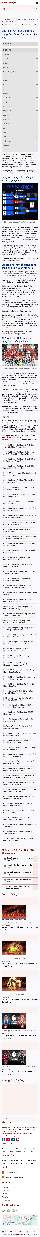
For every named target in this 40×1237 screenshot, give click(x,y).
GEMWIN (12, 1163)
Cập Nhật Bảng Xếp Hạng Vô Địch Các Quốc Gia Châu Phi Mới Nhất (18, 446)
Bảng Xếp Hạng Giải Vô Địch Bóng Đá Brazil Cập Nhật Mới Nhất (18, 579)
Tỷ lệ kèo (5, 1187)
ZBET (33, 1151)
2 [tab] (9, 1118)
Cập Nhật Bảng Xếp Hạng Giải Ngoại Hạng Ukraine (20, 594)
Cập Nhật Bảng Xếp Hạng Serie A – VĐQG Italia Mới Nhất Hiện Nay (20, 516)
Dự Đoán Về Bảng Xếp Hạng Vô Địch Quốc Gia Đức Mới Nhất (17, 727)
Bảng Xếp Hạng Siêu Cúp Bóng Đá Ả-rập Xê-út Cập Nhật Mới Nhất (19, 629)
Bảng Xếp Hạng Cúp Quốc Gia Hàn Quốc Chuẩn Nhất (19, 551)
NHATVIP (19, 1163)
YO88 (4, 1163)
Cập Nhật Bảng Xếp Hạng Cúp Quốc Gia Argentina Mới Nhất (19, 572)
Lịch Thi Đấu (26, 25)
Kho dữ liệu (6, 1200)
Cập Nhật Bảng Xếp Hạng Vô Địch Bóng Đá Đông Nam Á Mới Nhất (19, 460)
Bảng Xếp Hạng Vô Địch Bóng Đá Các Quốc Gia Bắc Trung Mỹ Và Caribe (18, 643)
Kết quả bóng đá (12, 437)
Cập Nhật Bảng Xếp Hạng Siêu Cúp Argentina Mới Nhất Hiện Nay (17, 586)
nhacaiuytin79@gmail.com (14, 1177)
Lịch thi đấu (6, 1190)
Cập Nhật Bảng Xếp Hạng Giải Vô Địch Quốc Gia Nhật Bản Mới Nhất (18, 650)
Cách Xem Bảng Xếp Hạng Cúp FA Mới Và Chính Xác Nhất (19, 811)
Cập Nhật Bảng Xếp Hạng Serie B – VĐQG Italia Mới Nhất (19, 530)
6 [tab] (19, 1118)
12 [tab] (34, 1118)
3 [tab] (11, 1118)
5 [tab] (16, 1118)
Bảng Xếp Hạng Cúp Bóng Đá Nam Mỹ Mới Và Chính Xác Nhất (18, 488)
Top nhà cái (21, 173)
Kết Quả (35, 25)
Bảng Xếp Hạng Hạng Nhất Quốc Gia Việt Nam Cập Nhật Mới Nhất (19, 790)
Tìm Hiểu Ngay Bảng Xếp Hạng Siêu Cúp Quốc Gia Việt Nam (19, 840)
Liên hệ (35, 1232)
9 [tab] (26, 1118)
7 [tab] (21, 1118)
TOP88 (33, 1160)
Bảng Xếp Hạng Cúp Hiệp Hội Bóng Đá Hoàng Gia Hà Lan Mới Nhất (18, 776)
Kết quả (4, 1194)
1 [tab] (6, 1118)
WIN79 (26, 1163)
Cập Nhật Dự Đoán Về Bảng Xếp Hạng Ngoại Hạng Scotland (18, 671)
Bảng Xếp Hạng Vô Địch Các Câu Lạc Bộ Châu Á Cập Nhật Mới (19, 523)
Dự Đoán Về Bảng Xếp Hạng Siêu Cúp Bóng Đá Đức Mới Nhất (18, 699)
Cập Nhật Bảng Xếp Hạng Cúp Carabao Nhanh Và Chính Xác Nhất (18, 797)
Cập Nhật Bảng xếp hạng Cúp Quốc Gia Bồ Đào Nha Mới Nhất (18, 741)
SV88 (11, 1149)
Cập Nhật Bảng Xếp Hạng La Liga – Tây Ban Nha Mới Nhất (18, 657)
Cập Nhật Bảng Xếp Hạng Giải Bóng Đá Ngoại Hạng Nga (18, 685)
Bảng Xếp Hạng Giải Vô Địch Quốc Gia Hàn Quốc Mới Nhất (18, 565)
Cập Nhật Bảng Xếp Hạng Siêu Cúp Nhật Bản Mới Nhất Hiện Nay (19, 678)
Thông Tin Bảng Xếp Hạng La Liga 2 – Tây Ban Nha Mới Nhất (19, 636)
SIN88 (4, 1151)
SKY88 (18, 1151)
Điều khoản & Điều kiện (9, 1232)
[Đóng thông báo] (36, 8)
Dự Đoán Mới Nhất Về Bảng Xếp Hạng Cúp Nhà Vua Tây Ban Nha (18, 622)
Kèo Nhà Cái (6, 25)
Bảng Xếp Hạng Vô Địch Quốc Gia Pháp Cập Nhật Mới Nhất (19, 495)
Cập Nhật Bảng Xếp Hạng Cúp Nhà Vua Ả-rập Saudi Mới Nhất (19, 615)
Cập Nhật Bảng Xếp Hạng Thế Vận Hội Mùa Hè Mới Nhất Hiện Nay (18, 481)
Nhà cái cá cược (8, 334)
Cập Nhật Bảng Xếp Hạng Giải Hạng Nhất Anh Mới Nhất (19, 825)
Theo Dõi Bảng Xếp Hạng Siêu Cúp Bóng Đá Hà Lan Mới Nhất (19, 748)
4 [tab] (14, 1118)
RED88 (18, 1149)
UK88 (3, 1149)
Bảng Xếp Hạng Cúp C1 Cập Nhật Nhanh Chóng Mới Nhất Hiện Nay (19, 706)
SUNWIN (12, 1160)
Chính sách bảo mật (25, 1232)
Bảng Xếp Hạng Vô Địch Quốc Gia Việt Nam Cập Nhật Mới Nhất (18, 818)
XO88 (25, 1149)
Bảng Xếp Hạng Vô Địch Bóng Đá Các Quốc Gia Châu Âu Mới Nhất (18, 692)
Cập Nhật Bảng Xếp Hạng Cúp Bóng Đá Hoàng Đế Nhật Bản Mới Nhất (19, 664)
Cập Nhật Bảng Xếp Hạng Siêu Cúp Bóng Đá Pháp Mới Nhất (19, 509)
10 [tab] (29, 1118)
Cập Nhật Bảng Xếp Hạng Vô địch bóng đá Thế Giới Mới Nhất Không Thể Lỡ (19, 453)
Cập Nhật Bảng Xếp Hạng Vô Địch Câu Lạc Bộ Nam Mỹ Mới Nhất (18, 467)
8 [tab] (24, 1118)
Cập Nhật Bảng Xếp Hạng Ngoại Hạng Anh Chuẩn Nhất (18, 832)
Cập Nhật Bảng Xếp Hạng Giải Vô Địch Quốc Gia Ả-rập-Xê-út (18, 601)
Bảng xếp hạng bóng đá (11, 439)
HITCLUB (19, 1160)
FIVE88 (11, 1151)
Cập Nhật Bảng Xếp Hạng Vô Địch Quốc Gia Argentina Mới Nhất (19, 558)
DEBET (26, 1151)
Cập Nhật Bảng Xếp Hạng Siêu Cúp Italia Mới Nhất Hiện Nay (19, 544)
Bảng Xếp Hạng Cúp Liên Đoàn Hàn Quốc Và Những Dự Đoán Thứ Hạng (19, 537)
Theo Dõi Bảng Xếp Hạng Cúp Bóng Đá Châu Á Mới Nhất (18, 502)
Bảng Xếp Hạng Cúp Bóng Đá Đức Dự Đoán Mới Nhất (18, 720)
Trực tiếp (5, 1197)
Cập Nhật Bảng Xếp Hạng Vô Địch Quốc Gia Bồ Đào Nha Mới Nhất (19, 769)
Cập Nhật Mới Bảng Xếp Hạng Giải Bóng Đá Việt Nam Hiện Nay (19, 804)
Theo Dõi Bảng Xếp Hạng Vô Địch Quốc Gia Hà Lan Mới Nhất (19, 762)
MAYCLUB (34, 1163)
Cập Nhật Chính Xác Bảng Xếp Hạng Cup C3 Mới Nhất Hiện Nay (19, 734)
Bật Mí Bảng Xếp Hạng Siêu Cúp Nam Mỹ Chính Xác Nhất (19, 474)
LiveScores (16, 25)
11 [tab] (31, 1118)
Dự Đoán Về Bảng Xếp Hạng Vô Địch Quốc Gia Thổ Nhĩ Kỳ (17, 608)
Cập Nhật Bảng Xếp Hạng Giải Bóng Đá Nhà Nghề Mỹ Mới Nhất (18, 783)
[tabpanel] (20, 1099)
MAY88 (33, 1149)
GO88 (4, 1160)
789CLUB (27, 1160)
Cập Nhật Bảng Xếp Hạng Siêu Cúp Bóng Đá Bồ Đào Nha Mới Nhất (19, 755)
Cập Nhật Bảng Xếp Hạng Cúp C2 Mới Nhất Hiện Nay (18, 713)
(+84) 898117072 (11, 1172)
